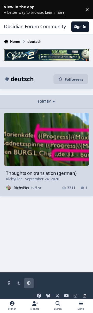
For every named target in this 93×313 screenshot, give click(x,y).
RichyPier (14, 178)
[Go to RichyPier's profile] (8, 187)
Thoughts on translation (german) (41, 173)
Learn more (10, 9)
